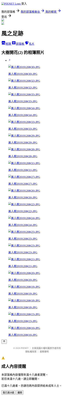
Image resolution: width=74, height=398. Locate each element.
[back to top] (4, 341)
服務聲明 (44, 351)
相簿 (9, 43)
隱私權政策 (30, 351)
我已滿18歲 (8, 392)
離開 (20, 392)
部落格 (20, 43)
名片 (31, 43)
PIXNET (25, 348)
